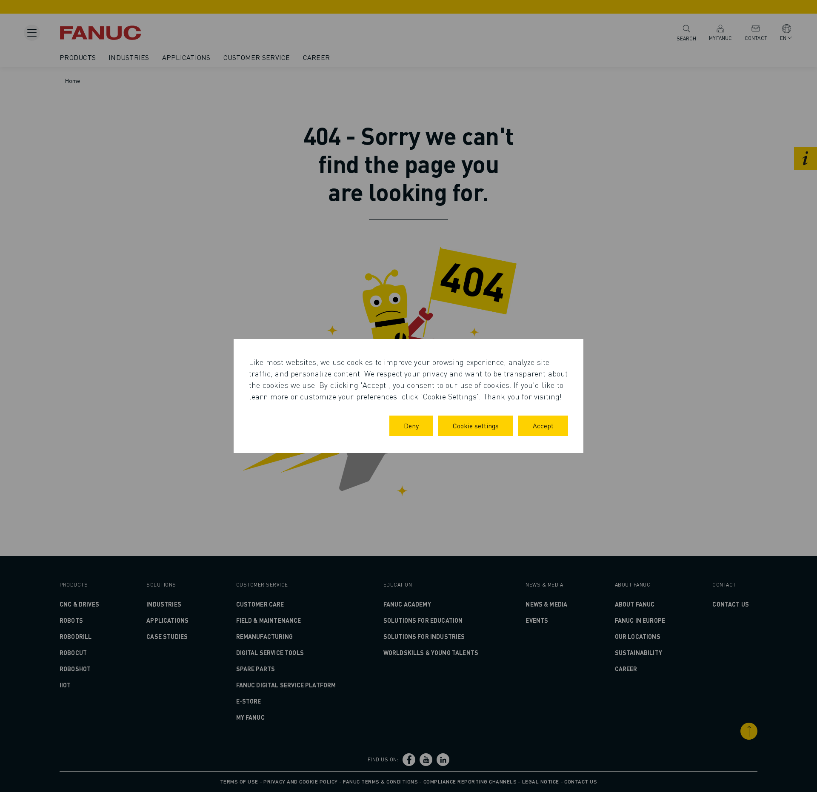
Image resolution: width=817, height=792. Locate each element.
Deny (411, 425)
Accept (543, 425)
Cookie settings (476, 425)
